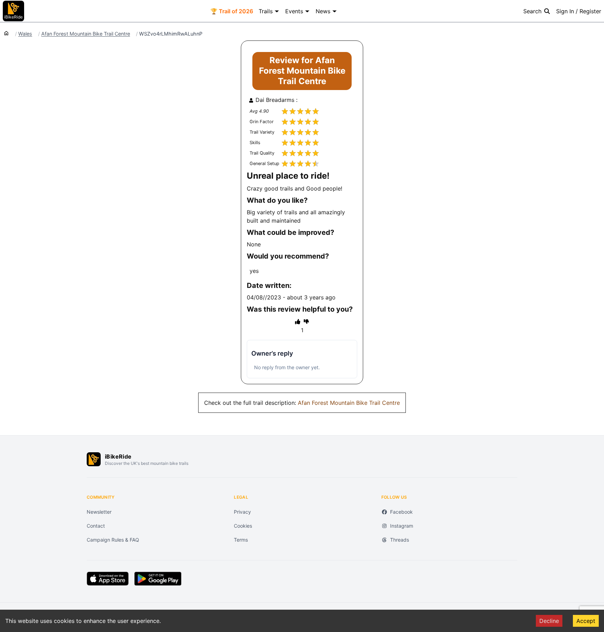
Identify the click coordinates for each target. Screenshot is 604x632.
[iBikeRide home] (93, 459)
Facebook (401, 512)
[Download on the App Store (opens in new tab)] (108, 579)
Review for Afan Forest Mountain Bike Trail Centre (302, 70)
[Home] (6, 33)
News (323, 11)
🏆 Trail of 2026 (231, 11)
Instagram (401, 526)
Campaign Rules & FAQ (113, 540)
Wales (25, 34)
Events (294, 11)
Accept (585, 620)
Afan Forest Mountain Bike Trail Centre (85, 34)
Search (532, 11)
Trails (266, 11)
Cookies (243, 526)
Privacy (242, 512)
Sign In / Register (578, 11)
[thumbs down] (306, 321)
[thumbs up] (297, 321)
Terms (241, 540)
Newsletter (99, 512)
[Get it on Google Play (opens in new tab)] (157, 579)
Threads (399, 540)
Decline (549, 620)
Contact (96, 526)
